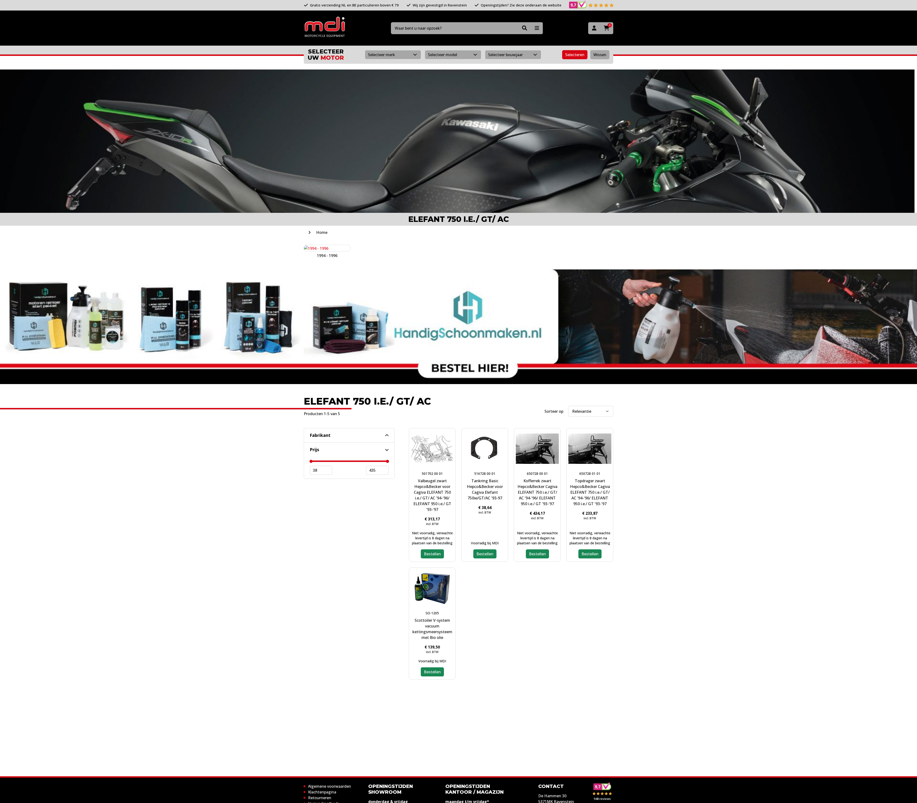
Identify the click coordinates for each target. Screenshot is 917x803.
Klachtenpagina (322, 792)
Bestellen (432, 554)
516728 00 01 (484, 473)
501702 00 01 (432, 473)
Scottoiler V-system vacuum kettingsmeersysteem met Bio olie (432, 629)
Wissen (599, 54)
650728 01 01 (589, 473)
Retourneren (319, 797)
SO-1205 (432, 613)
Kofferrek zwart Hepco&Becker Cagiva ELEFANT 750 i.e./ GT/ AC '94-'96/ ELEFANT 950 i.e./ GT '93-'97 (537, 492)
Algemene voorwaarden (329, 786)
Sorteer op (553, 411)
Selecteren (574, 54)
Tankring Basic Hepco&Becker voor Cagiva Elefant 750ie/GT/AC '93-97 (485, 489)
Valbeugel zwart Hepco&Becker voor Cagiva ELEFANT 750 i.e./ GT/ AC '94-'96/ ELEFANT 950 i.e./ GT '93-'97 (432, 495)
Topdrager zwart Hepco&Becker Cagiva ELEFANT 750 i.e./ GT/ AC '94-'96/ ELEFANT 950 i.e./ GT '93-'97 (590, 492)
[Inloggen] (594, 28)
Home (321, 232)
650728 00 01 (537, 473)
